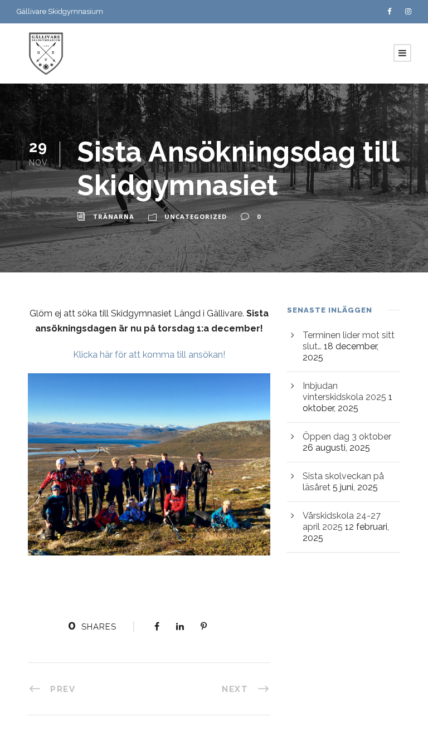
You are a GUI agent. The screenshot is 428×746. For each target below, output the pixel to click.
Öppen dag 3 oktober (347, 436)
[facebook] (389, 11)
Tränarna (113, 216)
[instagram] (408, 11)
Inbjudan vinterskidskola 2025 (344, 391)
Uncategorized (195, 216)
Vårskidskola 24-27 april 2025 (342, 521)
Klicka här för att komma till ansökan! (149, 354)
